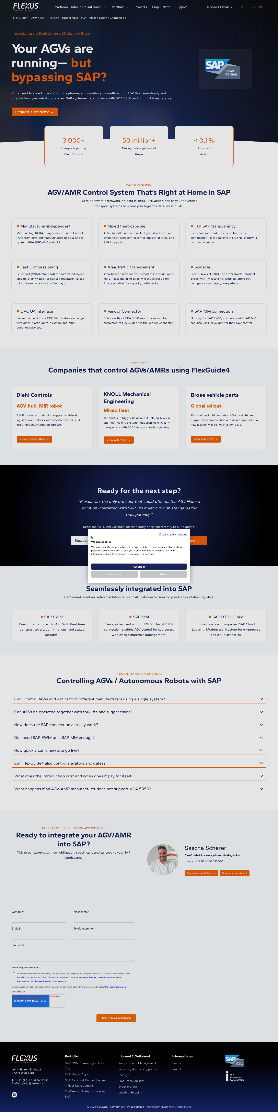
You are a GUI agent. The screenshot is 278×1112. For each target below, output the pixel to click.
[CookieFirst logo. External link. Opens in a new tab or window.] (92, 537)
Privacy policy (167, 534)
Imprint (182, 534)
